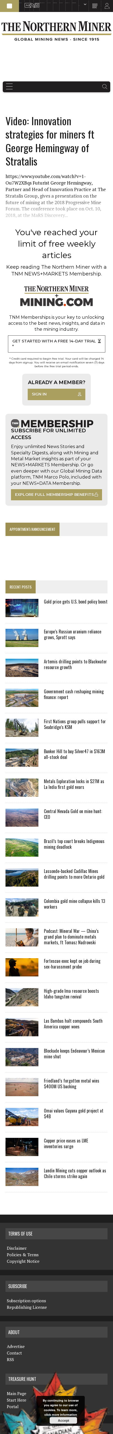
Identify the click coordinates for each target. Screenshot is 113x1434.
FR (106, 7)
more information (64, 1414)
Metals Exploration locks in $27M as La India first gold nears (74, 784)
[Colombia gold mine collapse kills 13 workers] (21, 913)
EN (79, 5)
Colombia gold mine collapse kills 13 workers (74, 904)
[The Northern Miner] (56, 31)
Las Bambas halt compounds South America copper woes (73, 1024)
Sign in (39, 394)
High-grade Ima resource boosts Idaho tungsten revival (71, 994)
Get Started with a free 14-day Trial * (54, 344)
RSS (10, 1359)
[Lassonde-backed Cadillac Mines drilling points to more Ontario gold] (21, 883)
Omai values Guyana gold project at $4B (73, 1113)
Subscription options (26, 1300)
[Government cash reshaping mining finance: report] (21, 703)
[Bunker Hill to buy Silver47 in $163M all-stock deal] (21, 763)
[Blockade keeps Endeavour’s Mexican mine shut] (21, 1062)
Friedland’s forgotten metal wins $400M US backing (71, 1083)
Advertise (16, 1346)
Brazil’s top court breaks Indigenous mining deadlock (74, 844)
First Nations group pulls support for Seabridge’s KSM (75, 724)
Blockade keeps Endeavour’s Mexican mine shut (74, 1053)
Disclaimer (17, 1248)
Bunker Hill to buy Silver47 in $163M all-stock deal (74, 754)
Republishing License (27, 1307)
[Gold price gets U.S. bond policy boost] (21, 613)
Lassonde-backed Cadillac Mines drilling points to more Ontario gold (74, 874)
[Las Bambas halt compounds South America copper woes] (21, 1032)
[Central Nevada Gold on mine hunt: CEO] (21, 823)
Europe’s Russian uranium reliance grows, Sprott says (72, 634)
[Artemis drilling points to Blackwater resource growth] (21, 673)
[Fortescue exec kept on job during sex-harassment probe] (21, 973)
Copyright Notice (23, 1261)
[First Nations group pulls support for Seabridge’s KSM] (21, 733)
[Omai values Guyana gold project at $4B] (21, 1122)
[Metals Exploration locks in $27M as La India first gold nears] (21, 793)
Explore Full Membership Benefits (54, 494)
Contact (14, 1353)
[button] (9, 6)
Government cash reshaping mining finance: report (74, 694)
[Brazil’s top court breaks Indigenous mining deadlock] (21, 853)
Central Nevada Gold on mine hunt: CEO (73, 814)
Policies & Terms (23, 1254)
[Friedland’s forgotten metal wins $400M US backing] (21, 1092)
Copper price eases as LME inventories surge (66, 1143)
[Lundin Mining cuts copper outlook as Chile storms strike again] (21, 1182)
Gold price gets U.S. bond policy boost (76, 601)
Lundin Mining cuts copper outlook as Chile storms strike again (75, 1173)
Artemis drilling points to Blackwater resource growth (75, 664)
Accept (63, 1420)
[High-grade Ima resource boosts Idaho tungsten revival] (21, 1003)
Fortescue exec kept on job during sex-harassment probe (72, 964)
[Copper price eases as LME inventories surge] (21, 1152)
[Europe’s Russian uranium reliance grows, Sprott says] (21, 643)
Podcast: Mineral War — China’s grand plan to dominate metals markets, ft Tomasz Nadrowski (71, 937)
